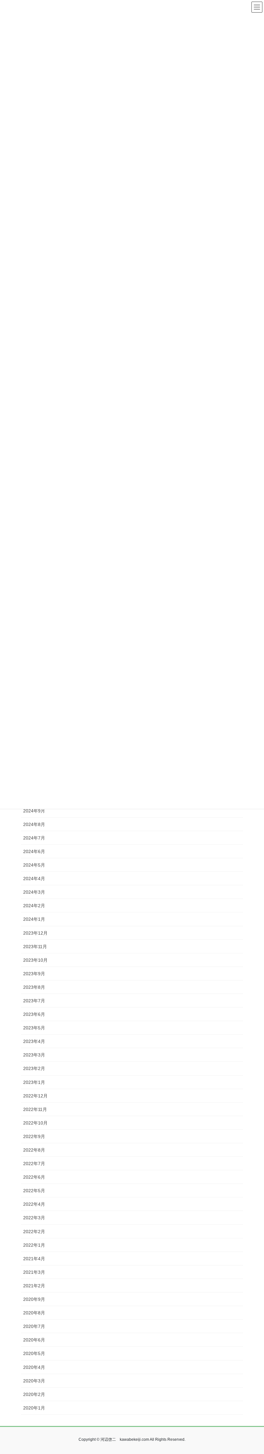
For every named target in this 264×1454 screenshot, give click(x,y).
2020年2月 (34, 1394)
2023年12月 (35, 933)
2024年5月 (34, 865)
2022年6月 (34, 1177)
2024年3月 (34, 892)
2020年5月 (34, 1353)
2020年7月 (34, 1326)
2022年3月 (34, 1217)
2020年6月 (34, 1339)
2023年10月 (35, 960)
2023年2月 (34, 1068)
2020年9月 (34, 1299)
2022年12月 (35, 1095)
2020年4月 (34, 1367)
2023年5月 (34, 1027)
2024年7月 (34, 837)
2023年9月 (34, 973)
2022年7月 (34, 1163)
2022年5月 (34, 1190)
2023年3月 (34, 1054)
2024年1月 (34, 919)
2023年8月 (34, 987)
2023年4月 (34, 1041)
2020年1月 (34, 1407)
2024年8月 (34, 824)
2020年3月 (34, 1380)
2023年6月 (34, 1014)
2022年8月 (34, 1150)
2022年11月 (35, 1109)
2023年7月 (34, 1000)
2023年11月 (35, 946)
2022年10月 (35, 1122)
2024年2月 (34, 905)
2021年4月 (34, 1258)
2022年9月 (34, 1136)
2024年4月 (34, 878)
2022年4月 (34, 1204)
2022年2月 (34, 1231)
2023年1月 (34, 1082)
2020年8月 (34, 1312)
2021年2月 (34, 1285)
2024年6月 (34, 851)
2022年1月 (34, 1245)
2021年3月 (34, 1272)
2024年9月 (34, 810)
